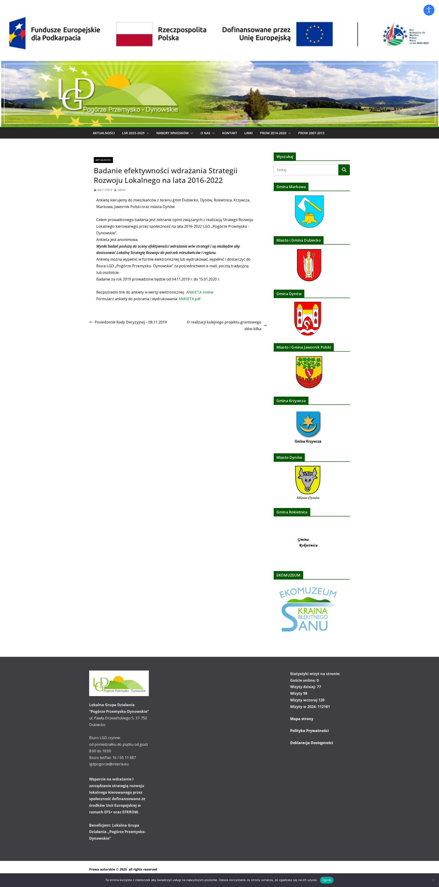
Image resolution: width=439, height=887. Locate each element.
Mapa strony (301, 718)
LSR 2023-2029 (133, 133)
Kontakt (229, 133)
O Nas (205, 133)
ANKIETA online (199, 292)
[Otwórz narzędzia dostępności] (428, 10)
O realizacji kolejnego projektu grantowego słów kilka (224, 325)
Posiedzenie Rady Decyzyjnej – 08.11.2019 (131, 322)
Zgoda (326, 880)
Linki (248, 133)
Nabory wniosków (172, 133)
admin (122, 190)
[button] (147, 133)
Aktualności (104, 133)
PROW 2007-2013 (311, 133)
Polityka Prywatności (309, 730)
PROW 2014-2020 (273, 133)
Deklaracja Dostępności (311, 742)
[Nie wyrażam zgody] (433, 880)
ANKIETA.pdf (190, 298)
